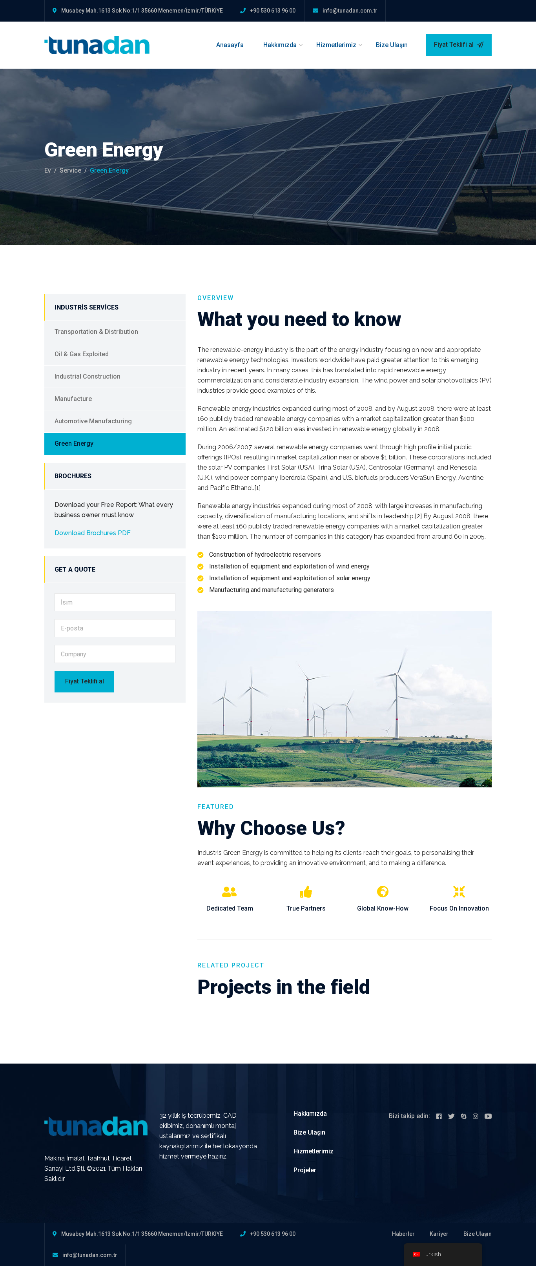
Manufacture (73, 399)
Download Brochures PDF (93, 533)
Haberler (403, 1234)
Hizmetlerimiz (336, 45)
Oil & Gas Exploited (82, 354)
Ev (47, 170)
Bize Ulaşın (392, 45)
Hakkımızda (280, 45)
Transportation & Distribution (96, 331)
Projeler (305, 1170)
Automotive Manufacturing (93, 421)
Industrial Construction (87, 376)
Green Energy (74, 443)
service (70, 170)
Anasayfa (230, 45)
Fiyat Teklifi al (454, 44)
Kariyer (439, 1234)
